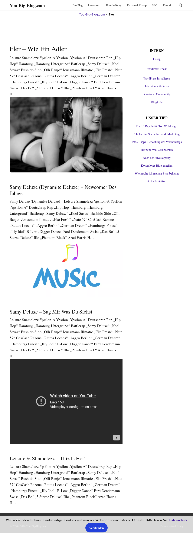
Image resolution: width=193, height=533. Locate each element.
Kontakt (167, 5)
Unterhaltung (113, 5)
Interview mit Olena (157, 86)
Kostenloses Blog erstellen (156, 165)
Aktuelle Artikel (156, 181)
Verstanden (96, 528)
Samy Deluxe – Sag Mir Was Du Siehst (51, 311)
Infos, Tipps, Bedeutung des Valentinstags (157, 142)
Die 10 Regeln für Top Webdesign (156, 126)
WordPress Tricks (156, 69)
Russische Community (156, 94)
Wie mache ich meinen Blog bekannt (157, 173)
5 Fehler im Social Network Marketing (157, 134)
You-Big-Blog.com (27, 5)
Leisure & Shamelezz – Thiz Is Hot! (48, 458)
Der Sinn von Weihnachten (157, 150)
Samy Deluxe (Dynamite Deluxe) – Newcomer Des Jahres (63, 190)
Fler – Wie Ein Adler (38, 48)
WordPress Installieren (156, 78)
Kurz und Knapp (137, 5)
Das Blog (78, 5)
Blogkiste (156, 102)
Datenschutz (178, 519)
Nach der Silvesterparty (157, 158)
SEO (154, 5)
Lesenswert (94, 5)
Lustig (157, 59)
